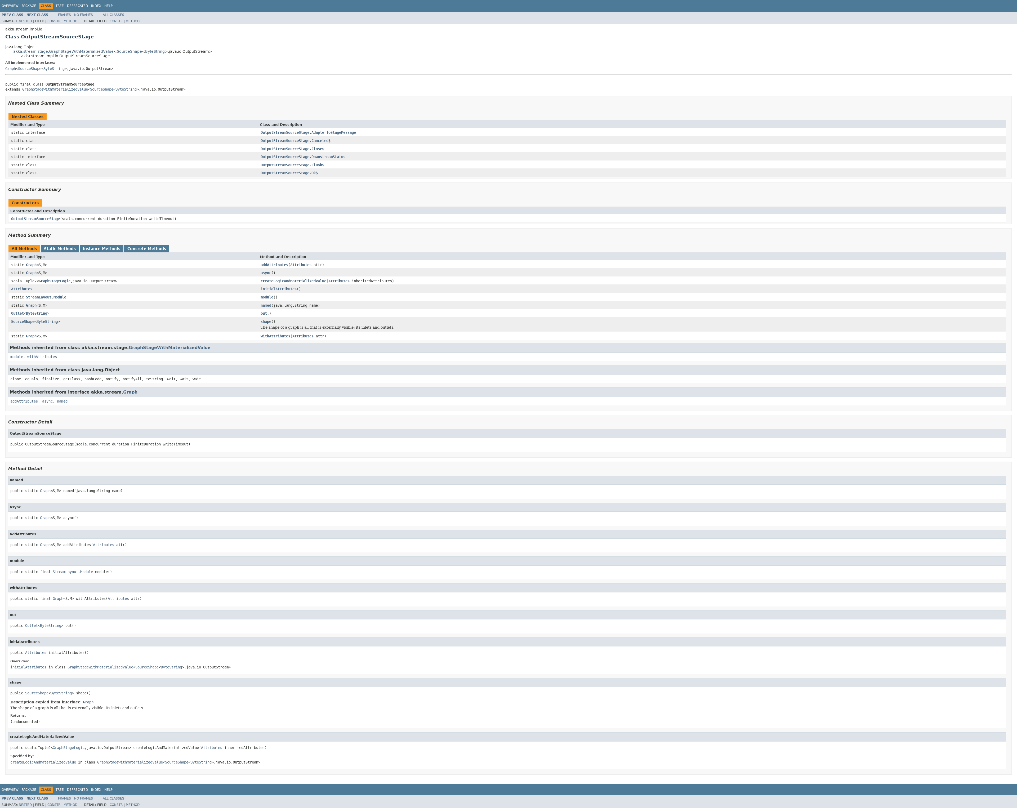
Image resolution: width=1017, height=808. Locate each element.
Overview (10, 6)
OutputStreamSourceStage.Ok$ (289, 173)
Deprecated (77, 6)
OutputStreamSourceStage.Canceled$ (296, 141)
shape (266, 321)
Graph (10, 68)
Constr (53, 21)
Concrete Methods (146, 249)
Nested (25, 21)
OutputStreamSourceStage (35, 219)
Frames (64, 15)
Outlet (17, 313)
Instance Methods (101, 249)
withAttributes (275, 336)
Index (96, 6)
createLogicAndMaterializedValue (293, 281)
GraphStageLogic (54, 281)
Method (70, 21)
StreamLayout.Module (46, 297)
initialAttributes (279, 289)
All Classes (113, 15)
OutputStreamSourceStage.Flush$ (292, 165)
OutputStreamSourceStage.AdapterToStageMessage (308, 132)
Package (29, 6)
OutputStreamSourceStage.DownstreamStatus (303, 157)
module (267, 297)
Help (108, 6)
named (266, 305)
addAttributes (274, 265)
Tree (60, 6)
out (264, 313)
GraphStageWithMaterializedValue (55, 89)
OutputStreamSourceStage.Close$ (292, 149)
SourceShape (129, 51)
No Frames (83, 15)
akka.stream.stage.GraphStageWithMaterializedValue (63, 51)
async (266, 273)
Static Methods (60, 249)
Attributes (300, 265)
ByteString (155, 51)
